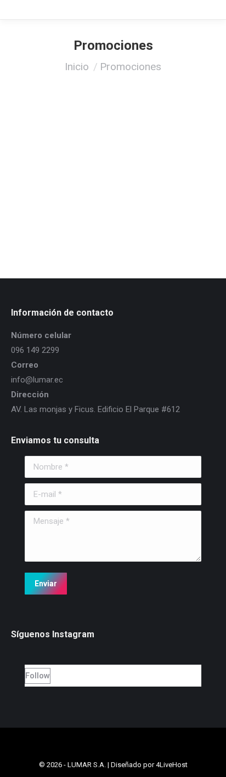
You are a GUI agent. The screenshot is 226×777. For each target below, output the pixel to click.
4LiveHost (172, 765)
